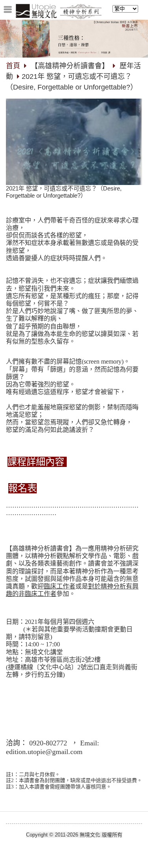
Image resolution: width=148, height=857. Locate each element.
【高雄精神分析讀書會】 (70, 66)
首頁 (13, 66)
